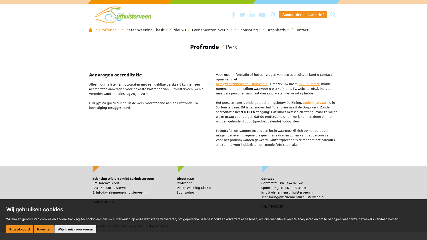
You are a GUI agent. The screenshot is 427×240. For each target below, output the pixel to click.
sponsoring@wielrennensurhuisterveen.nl (292, 197)
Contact (301, 30)
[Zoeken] (333, 15)
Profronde (108, 30)
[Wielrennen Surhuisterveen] (122, 14)
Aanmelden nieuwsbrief (303, 14)
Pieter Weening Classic (145, 30)
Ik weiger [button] (44, 229)
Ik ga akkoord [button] (19, 229)
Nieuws (179, 30)
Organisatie (276, 30)
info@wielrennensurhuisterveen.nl (122, 192)
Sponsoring (248, 30)
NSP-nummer (309, 84)
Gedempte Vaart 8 (316, 102)
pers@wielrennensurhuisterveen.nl (242, 84)
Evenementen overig (211, 30)
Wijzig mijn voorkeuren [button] (75, 229)
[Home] (92, 30)
